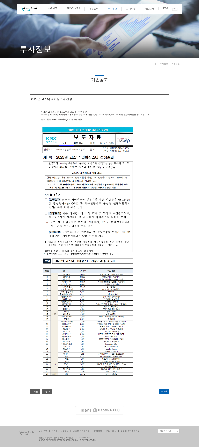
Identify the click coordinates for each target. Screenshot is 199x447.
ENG (175, 9)
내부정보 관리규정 (81, 431)
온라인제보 (111, 431)
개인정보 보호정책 (60, 431)
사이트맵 (43, 431)
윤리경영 (98, 431)
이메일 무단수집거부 (130, 431)
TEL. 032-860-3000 (83, 438)
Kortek (30, 9)
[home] (156, 64)
